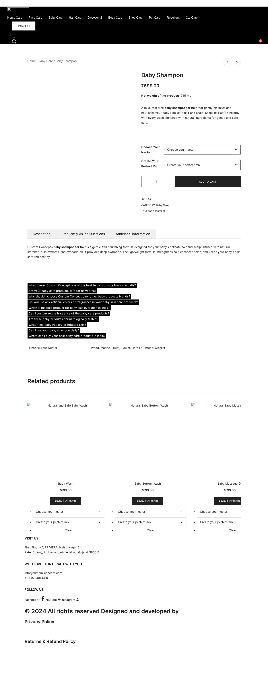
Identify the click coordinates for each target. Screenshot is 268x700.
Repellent (173, 17)
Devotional (95, 17)
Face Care (35, 17)
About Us (34, 661)
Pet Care (154, 17)
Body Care (115, 17)
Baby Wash (65, 483)
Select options (66, 500)
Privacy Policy (39, 621)
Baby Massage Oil (229, 483)
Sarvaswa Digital (203, 611)
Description (42, 234)
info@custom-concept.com (43, 573)
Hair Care (75, 17)
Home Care (14, 17)
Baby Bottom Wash (148, 483)
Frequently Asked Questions (83, 234)
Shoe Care (136, 17)
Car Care (192, 17)
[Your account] (13, 38)
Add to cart (207, 181)
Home (31, 61)
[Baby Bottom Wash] (237, 62)
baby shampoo (157, 210)
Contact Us (36, 670)
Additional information (133, 234)
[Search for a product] (8, 33)
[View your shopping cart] (13, 42)
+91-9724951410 (36, 578)
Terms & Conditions (45, 631)
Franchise (24, 26)
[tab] (41, 234)
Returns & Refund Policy (50, 641)
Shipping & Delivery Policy (52, 651)
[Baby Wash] (227, 62)
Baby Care (56, 17)
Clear (68, 530)
